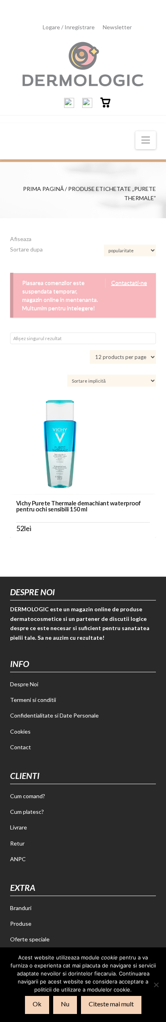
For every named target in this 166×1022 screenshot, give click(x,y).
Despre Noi (24, 684)
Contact (20, 747)
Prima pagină (43, 188)
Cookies (20, 731)
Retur (17, 843)
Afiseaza (20, 238)
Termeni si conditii (33, 699)
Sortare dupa (26, 249)
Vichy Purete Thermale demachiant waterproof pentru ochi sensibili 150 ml (78, 506)
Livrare (18, 827)
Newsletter (117, 27)
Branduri (20, 907)
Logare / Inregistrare (69, 27)
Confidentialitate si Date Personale (54, 715)
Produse (20, 923)
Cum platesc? (27, 811)
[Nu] (156, 985)
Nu (65, 1004)
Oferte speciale (30, 939)
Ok (37, 1004)
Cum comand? (27, 796)
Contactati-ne (129, 282)
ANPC (18, 859)
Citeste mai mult (111, 1004)
